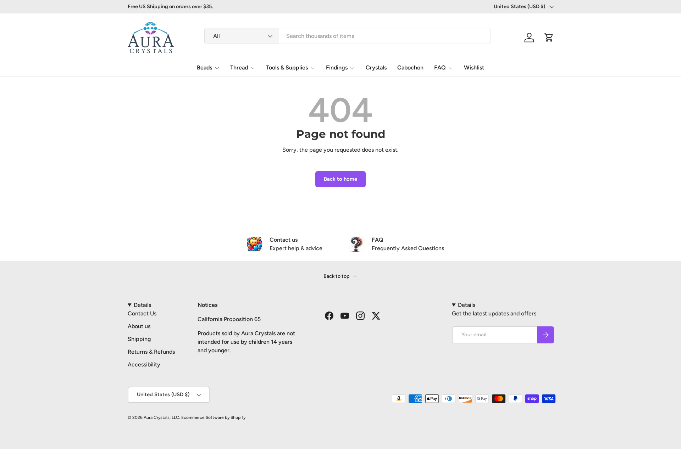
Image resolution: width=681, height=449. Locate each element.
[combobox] (348, 36)
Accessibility (144, 364)
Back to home (340, 179)
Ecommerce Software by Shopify (213, 417)
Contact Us (142, 313)
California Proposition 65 (229, 319)
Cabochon (410, 67)
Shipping (139, 339)
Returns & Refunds (151, 351)
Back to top (336, 276)
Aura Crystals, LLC (161, 417)
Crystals (376, 67)
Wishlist (474, 67)
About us (139, 326)
